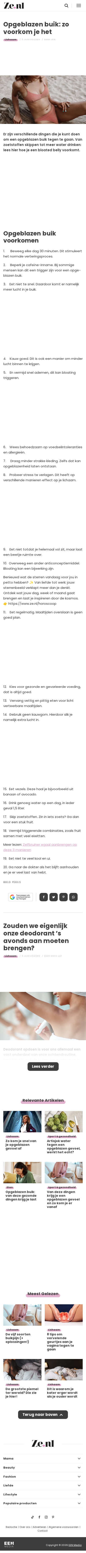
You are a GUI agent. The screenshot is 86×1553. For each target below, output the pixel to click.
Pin (63, 897)
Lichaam (11, 39)
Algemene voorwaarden (64, 1527)
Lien (53, 39)
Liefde (8, 1485)
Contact (42, 1530)
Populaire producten (20, 1503)
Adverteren (39, 1527)
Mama (8, 1458)
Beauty (9, 1467)
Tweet (53, 897)
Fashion (9, 1477)
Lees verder (43, 1066)
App (73, 897)
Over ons (24, 1527)
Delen (43, 897)
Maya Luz (56, 956)
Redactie (11, 1527)
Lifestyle (10, 1494)
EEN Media (75, 1545)
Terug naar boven (40, 1414)
